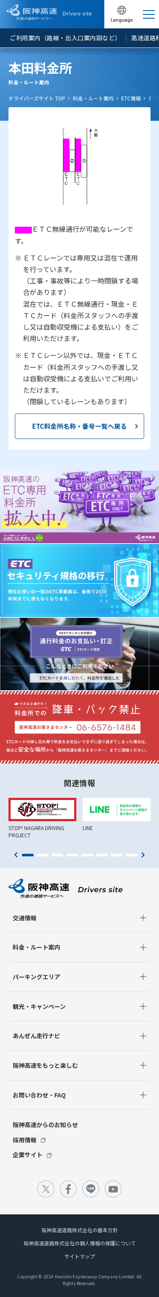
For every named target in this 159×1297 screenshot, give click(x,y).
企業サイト (27, 1154)
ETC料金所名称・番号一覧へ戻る (79, 426)
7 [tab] (117, 855)
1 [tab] (27, 855)
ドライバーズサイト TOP (36, 98)
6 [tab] (102, 855)
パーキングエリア (36, 976)
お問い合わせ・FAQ (39, 1095)
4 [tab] (72, 855)
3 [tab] (57, 855)
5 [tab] (87, 855)
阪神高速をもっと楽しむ (45, 1065)
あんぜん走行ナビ (36, 1035)
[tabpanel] (43, 818)
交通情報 (24, 918)
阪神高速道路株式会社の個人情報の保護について (80, 1243)
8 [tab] (131, 855)
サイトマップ (79, 1256)
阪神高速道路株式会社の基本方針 (80, 1229)
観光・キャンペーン (39, 1006)
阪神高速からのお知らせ (45, 1124)
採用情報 (24, 1140)
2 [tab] (42, 855)
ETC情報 (131, 98)
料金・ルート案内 (93, 98)
